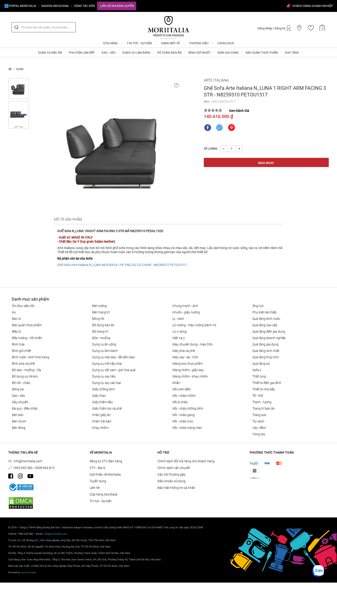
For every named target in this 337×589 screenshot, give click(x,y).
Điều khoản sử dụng (171, 481)
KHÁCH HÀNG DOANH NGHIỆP (313, 6)
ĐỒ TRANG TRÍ (100, 331)
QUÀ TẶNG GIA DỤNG (265, 344)
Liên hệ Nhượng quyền (117, 6)
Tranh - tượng (261, 402)
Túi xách (258, 421)
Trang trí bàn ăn (263, 408)
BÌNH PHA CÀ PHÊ (23, 363)
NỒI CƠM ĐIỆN (181, 389)
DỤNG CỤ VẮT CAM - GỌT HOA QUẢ (113, 370)
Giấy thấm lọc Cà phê (107, 408)
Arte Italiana (216, 80)
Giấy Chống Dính (103, 389)
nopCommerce (28, 572)
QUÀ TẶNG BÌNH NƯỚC (266, 319)
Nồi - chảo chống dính (187, 408)
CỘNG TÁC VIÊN (84, 6)
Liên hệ (94, 488)
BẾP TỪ (16, 331)
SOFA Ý (256, 370)
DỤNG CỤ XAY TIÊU (104, 376)
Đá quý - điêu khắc (25, 408)
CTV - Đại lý (97, 468)
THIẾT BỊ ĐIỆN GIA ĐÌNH (266, 383)
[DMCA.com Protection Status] (20, 503)
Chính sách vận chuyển (173, 468)
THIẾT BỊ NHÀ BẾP (263, 389)
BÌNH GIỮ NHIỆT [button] (199, 52)
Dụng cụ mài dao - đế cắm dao (113, 357)
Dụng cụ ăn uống (104, 344)
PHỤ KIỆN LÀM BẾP (264, 312)
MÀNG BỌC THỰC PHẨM (187, 363)
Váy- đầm (259, 428)
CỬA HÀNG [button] (110, 43)
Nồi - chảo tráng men (187, 428)
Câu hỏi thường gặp (171, 474)
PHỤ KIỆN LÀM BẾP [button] (82, 52)
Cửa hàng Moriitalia (103, 494)
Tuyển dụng (98, 481)
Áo (14, 312)
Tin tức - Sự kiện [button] (139, 43)
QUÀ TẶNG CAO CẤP (264, 325)
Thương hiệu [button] (198, 43)
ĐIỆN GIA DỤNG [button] (228, 52)
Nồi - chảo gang (183, 415)
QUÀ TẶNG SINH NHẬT (265, 351)
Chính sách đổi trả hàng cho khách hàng (186, 461)
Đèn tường (99, 306)
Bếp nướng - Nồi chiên (27, 338)
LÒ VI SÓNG (179, 331)
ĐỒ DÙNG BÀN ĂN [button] (169, 52)
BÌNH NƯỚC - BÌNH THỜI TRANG (30, 357)
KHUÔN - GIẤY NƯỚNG (186, 312)
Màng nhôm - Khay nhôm (190, 376)
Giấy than (99, 395)
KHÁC (20, 69)
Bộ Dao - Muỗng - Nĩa (26, 370)
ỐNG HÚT (258, 306)
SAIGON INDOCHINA (55, 6)
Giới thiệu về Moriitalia (105, 474)
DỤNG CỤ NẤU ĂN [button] (50, 52)
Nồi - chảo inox (182, 421)
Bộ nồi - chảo (21, 383)
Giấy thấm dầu (102, 402)
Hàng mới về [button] (170, 43)
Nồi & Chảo (180, 402)
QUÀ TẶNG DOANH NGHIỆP (269, 338)
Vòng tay (258, 434)
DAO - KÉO (18, 395)
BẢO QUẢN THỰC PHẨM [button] (262, 52)
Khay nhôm (100, 428)
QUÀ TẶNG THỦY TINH (265, 357)
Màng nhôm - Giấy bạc (188, 370)
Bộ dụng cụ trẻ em (25, 376)
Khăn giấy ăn (101, 415)
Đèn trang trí (101, 312)
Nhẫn (176, 383)
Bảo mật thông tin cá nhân (176, 488)
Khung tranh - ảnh (185, 306)
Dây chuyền (20, 402)
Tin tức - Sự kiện (101, 501)
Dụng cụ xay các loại (106, 383)
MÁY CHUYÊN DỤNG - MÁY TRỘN (192, 344)
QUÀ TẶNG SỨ (261, 363)
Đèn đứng (18, 428)
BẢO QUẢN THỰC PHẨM (27, 325)
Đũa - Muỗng (101, 338)
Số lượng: (211, 148)
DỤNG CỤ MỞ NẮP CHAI (107, 363)
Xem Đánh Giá (239, 110)
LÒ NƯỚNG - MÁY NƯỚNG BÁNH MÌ (194, 325)
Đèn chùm (19, 421)
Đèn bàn (18, 415)
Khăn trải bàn (101, 421)
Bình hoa (18, 344)
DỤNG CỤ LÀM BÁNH (105, 351)
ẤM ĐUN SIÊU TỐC (23, 306)
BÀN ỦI (16, 319)
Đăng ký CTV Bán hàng (106, 461)
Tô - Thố (257, 395)
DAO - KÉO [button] (109, 52)
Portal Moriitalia (22, 6)
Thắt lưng (259, 376)
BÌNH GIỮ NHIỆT (21, 351)
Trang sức (259, 415)
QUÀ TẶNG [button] (292, 52)
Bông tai (18, 389)
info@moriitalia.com (28, 461)
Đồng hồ (98, 319)
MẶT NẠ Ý (178, 338)
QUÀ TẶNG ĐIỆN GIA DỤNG (268, 331)
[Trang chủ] (10, 69)
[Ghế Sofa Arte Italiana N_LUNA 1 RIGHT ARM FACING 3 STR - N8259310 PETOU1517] (116, 146)
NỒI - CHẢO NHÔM (184, 395)
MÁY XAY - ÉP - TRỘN (185, 357)
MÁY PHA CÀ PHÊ (183, 351)
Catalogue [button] (226, 43)
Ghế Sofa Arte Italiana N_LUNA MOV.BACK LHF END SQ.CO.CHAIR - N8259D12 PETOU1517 (122, 265)
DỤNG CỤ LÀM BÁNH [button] (136, 52)
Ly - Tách (178, 319)
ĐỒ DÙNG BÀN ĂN (103, 325)
